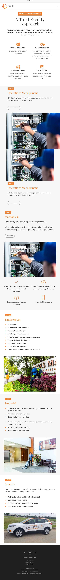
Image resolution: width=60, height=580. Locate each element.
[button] (57, 6)
